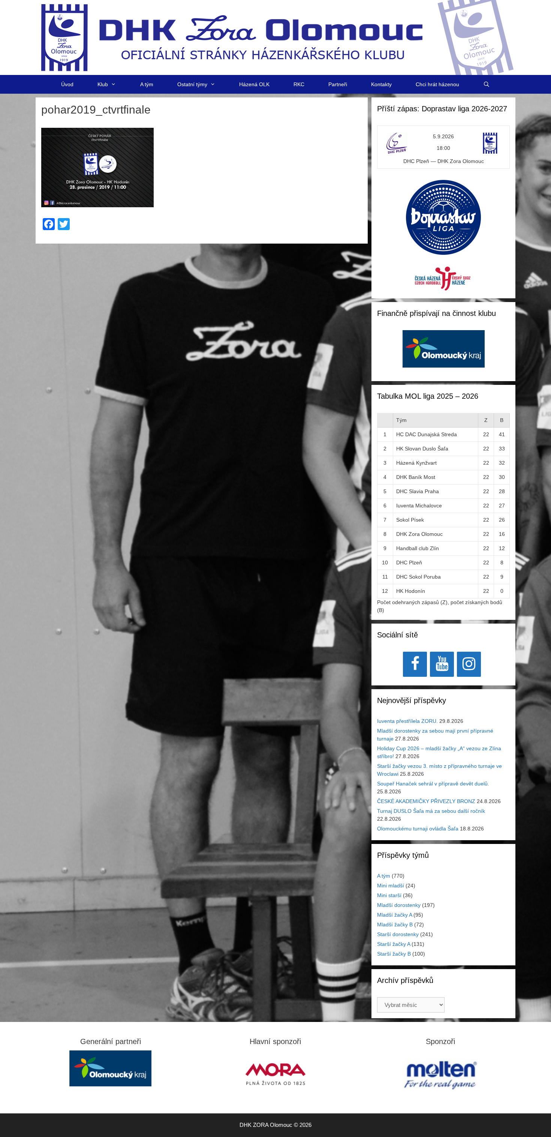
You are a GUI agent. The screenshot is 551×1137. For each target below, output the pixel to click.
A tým (146, 84)
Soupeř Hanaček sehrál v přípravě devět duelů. (433, 784)
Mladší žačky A (394, 915)
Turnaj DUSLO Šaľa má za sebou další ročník (431, 811)
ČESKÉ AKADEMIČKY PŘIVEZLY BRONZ (426, 801)
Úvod (67, 84)
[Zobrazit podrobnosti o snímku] (444, 349)
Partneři (337, 84)
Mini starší (389, 895)
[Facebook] (415, 664)
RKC (298, 84)
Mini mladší (390, 886)
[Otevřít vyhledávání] (486, 84)
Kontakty (381, 84)
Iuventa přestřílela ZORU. (407, 721)
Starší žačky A (393, 944)
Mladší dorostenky (399, 905)
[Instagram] (469, 664)
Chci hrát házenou (437, 84)
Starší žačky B (394, 954)
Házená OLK (254, 84)
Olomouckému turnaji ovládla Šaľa (417, 829)
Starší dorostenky (398, 934)
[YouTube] (442, 664)
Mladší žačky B (395, 925)
